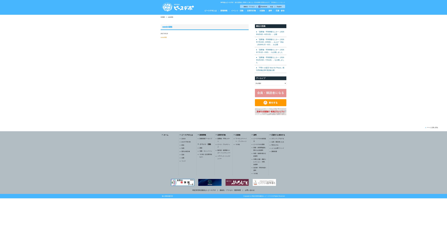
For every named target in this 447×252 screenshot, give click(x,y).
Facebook (264, 6)
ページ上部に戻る (431, 127)
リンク (183, 161)
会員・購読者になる (277, 142)
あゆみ (183, 138)
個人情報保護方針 (167, 196)
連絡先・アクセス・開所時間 (230, 190)
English (279, 6)
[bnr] (270, 114)
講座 (201, 148)
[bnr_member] (270, 97)
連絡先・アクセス (249, 6)
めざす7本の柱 (186, 142)
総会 (182, 145)
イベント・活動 (237, 11)
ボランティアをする (277, 138)
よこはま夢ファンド (277, 148)
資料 (270, 11)
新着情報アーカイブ (206, 138)
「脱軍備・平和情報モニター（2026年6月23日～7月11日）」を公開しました (270, 60)
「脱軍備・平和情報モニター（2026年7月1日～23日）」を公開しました (270, 51)
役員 (182, 148)
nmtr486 (164, 37)
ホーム (166, 135)
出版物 (262, 11)
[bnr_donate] (270, 106)
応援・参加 (280, 11)
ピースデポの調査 (259, 144)
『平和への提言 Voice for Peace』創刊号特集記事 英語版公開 (270, 69)
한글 (271, 6)
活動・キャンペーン (206, 151)
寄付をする (274, 145)
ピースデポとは (211, 11)
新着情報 (223, 11)
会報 (182, 158)
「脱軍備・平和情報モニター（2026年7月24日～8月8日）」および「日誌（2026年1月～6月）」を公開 (270, 42)
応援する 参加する (278, 135)
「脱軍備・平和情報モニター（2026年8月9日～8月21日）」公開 (270, 33)
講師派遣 (274, 151)
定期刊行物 (251, 11)
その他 (237, 144)
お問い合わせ (250, 190)
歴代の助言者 (185, 151)
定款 (182, 154)
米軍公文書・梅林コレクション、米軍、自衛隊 (259, 161)
